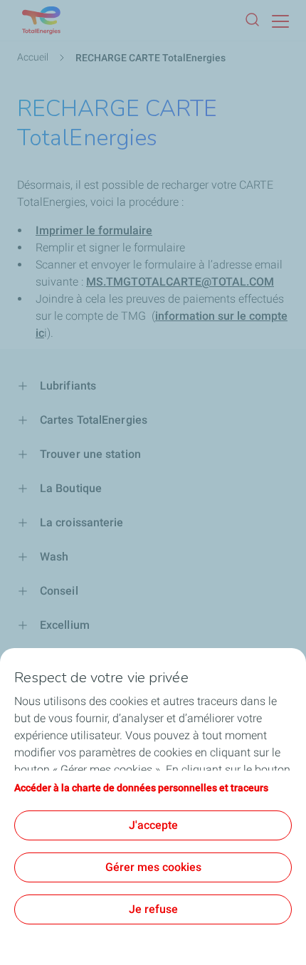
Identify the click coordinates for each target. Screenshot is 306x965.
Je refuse (153, 909)
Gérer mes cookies (153, 867)
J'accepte (153, 825)
